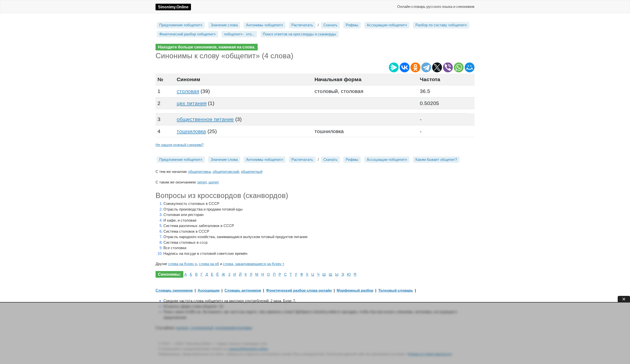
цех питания (191, 103)
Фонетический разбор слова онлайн (299, 290)
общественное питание (205, 119)
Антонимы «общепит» (264, 25)
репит (201, 182)
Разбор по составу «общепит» (441, 25)
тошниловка (191, 131)
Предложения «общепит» (180, 25)
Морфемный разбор (355, 290)
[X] (437, 67)
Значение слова (224, 25)
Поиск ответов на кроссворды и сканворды (299, 34)
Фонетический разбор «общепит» (187, 34)
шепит (213, 182)
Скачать (330, 25)
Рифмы (352, 25)
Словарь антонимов (242, 290)
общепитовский (226, 171)
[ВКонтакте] (405, 67)
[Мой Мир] (469, 67)
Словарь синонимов (174, 290)
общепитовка (199, 171)
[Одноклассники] (415, 67)
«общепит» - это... (239, 34)
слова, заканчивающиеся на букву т (253, 264)
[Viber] (448, 67)
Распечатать (302, 25)
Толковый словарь (395, 290)
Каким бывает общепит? (436, 159)
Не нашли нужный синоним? (180, 145)
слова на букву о (182, 264)
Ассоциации (209, 290)
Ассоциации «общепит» (387, 25)
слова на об (209, 264)
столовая (188, 91)
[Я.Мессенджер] (394, 67)
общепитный (251, 171)
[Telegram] (426, 67)
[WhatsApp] (459, 67)
